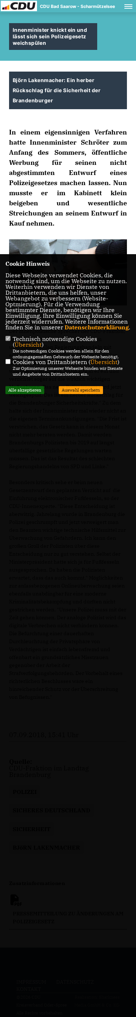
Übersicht (28, 344)
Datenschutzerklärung (97, 327)
